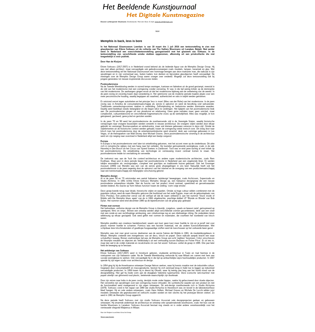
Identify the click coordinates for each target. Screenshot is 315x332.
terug (157, 31)
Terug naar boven (107, 317)
